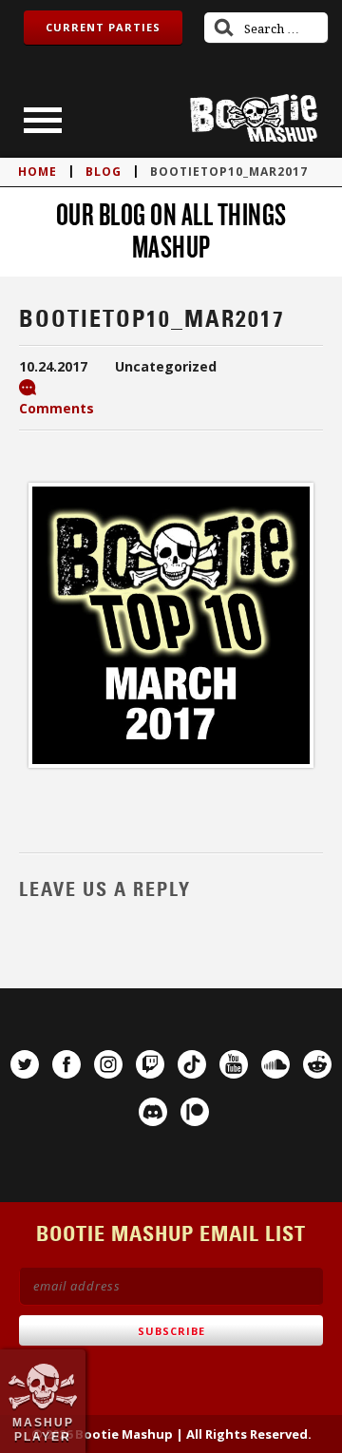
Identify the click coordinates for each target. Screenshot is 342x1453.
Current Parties (103, 27)
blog (104, 171)
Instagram (108, 1064)
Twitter (24, 1064)
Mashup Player (43, 1429)
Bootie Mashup (253, 118)
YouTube (233, 1064)
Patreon (194, 1112)
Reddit (317, 1064)
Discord (153, 1112)
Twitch (150, 1064)
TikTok (192, 1064)
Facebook (66, 1064)
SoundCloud (275, 1064)
